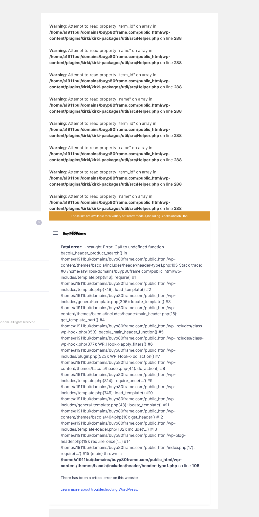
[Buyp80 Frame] (74, 232)
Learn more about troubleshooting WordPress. (99, 489)
